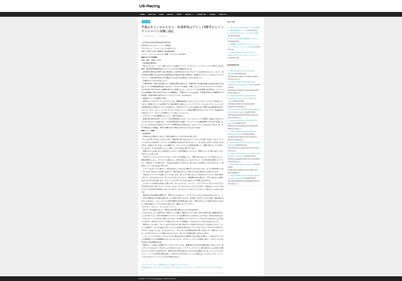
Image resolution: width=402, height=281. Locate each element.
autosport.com (234, 65)
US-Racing (149, 6)
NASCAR (170, 14)
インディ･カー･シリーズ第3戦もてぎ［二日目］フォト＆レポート (165, 264)
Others (212, 14)
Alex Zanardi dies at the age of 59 (242, 164)
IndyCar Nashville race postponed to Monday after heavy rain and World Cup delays (242, 98)
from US (222, 14)
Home (142, 14)
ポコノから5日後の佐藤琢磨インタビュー (244, 38)
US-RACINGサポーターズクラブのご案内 (244, 33)
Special (188, 14)
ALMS (161, 14)
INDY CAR (151, 14)
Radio (179, 14)
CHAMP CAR (201, 14)
